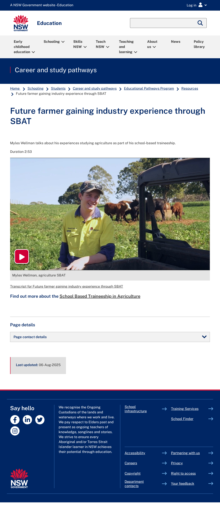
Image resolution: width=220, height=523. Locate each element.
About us (152, 44)
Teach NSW (100, 44)
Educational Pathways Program (149, 88)
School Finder (182, 419)
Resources (189, 88)
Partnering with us (185, 453)
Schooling (52, 42)
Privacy (177, 463)
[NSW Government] (19, 478)
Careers (131, 463)
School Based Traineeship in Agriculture (100, 296)
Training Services (189, 409)
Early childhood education (22, 47)
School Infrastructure (143, 409)
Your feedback (182, 484)
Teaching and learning (126, 47)
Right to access (183, 473)
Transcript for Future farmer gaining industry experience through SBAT (66, 286)
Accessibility (135, 453)
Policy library (199, 44)
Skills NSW (77, 44)
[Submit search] (200, 23)
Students (58, 88)
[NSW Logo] (20, 23)
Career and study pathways (56, 70)
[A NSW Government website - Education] (42, 5)
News (175, 42)
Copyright (133, 473)
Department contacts (134, 484)
